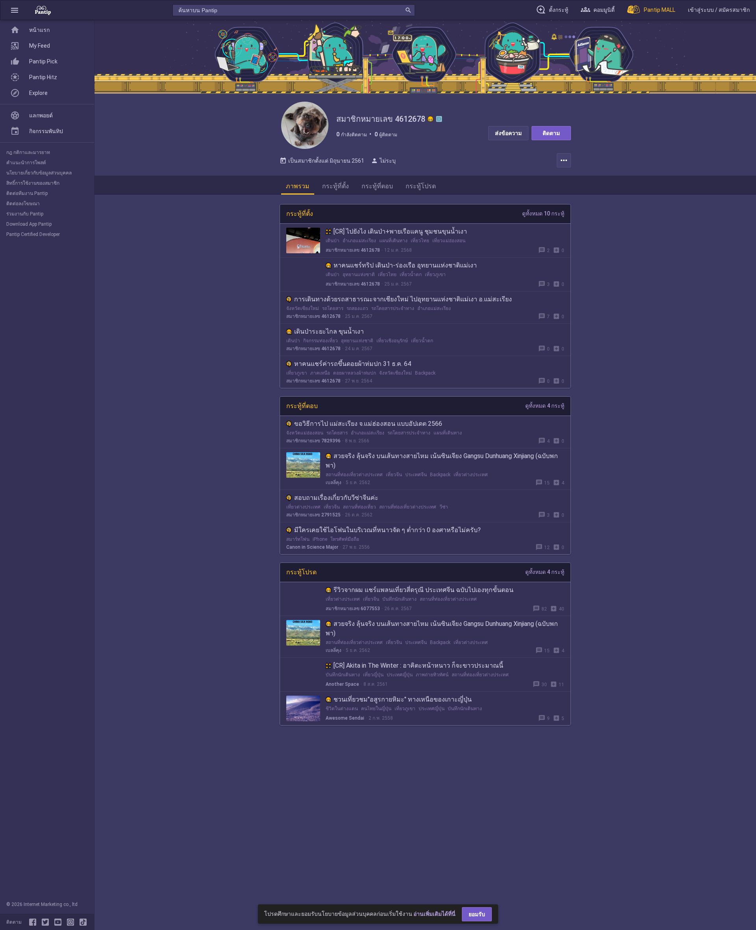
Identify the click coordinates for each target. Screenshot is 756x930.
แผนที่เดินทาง (393, 240)
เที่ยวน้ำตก (411, 274)
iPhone (320, 539)
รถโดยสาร (332, 308)
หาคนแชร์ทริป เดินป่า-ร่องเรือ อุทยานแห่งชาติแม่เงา (405, 265)
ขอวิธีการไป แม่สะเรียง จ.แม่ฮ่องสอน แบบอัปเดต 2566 (368, 423)
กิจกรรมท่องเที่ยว (320, 340)
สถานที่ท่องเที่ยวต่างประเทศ (354, 474)
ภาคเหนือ (320, 373)
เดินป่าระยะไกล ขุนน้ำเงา (329, 331)
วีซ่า (443, 507)
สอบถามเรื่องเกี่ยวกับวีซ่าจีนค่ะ (336, 497)
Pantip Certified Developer (33, 234)
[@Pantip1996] (47, 922)
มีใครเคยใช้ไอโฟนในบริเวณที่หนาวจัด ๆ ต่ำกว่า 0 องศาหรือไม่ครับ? (387, 530)
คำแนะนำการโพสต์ (26, 162)
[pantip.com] (43, 10)
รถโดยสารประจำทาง (392, 308)
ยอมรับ (477, 914)
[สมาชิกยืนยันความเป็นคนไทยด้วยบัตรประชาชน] (430, 119)
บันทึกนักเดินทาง (399, 599)
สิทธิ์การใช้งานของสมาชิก (32, 183)
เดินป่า (332, 240)
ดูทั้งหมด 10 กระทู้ (543, 213)
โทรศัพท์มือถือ (344, 539)
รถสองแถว (357, 308)
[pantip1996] (59, 922)
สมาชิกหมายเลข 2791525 (313, 515)
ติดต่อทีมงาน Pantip (27, 193)
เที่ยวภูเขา (435, 274)
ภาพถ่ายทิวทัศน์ (432, 675)
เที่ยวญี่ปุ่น (373, 675)
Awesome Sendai (345, 718)
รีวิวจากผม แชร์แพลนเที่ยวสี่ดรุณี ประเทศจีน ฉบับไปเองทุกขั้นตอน (423, 590)
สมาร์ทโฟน (297, 539)
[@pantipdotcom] (72, 922)
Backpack (425, 373)
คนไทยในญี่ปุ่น (376, 708)
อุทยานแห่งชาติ (359, 274)
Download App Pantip (29, 224)
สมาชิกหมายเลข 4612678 (353, 250)
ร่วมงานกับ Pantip (24, 214)
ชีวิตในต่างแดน (342, 708)
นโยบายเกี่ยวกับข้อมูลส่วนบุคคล (39, 173)
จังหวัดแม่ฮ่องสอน (304, 433)
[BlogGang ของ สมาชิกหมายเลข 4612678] (439, 119)
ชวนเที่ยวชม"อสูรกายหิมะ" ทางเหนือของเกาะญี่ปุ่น (403, 699)
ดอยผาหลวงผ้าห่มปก (354, 373)
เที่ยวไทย (420, 240)
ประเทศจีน (416, 474)
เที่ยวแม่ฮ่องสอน (448, 240)
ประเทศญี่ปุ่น (400, 675)
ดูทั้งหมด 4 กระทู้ (544, 405)
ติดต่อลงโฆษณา (23, 203)
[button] (14, 10)
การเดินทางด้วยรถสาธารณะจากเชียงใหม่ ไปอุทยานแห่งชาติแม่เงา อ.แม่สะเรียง (403, 299)
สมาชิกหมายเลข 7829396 (313, 441)
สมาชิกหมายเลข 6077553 (353, 608)
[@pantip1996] (83, 922)
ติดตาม (551, 133)
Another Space (342, 684)
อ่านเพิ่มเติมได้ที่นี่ (434, 914)
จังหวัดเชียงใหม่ (302, 308)
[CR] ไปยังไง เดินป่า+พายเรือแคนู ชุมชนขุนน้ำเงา (400, 231)
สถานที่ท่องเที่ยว (359, 507)
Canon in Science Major (312, 547)
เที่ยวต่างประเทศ (471, 474)
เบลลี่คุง (333, 482)
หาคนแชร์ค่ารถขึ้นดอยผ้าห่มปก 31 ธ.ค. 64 (352, 364)
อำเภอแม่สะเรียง (359, 240)
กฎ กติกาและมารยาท (28, 152)
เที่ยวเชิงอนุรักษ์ (392, 340)
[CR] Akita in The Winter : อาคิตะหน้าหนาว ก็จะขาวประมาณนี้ (418, 665)
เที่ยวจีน (394, 474)
